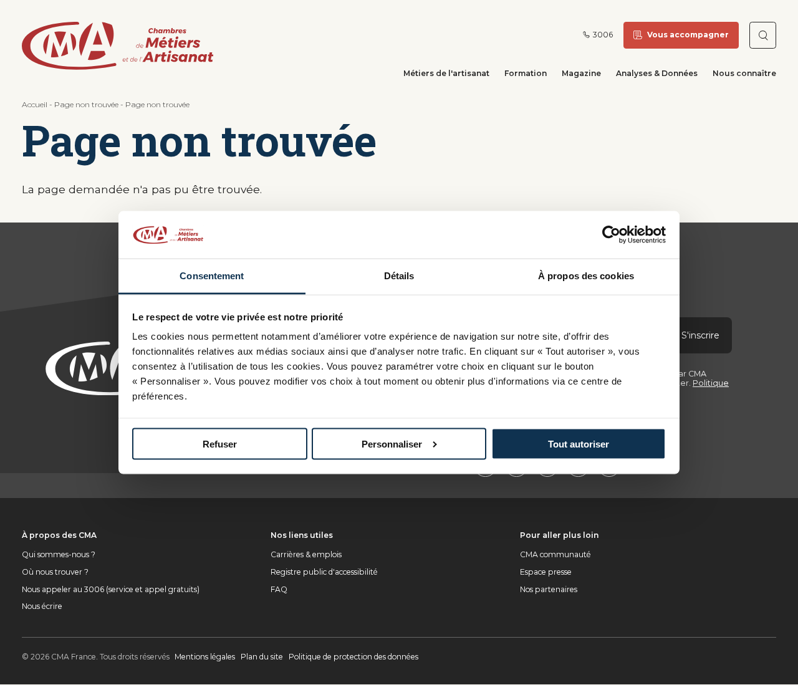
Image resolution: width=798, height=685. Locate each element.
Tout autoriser (578, 443)
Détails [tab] (399, 276)
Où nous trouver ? (55, 572)
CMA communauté (555, 554)
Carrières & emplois (306, 554)
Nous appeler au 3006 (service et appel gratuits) (111, 589)
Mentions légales (205, 656)
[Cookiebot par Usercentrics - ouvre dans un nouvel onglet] (611, 234)
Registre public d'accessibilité (324, 572)
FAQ (279, 589)
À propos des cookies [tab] (586, 276)
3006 (603, 35)
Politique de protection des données (353, 656)
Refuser (220, 443)
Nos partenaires (548, 589)
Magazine (581, 73)
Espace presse (546, 572)
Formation (525, 73)
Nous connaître (744, 73)
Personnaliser (392, 443)
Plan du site (262, 656)
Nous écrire (42, 606)
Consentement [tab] (212, 276)
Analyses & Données (657, 73)
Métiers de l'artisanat (446, 73)
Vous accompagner (688, 34)
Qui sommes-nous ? (58, 554)
